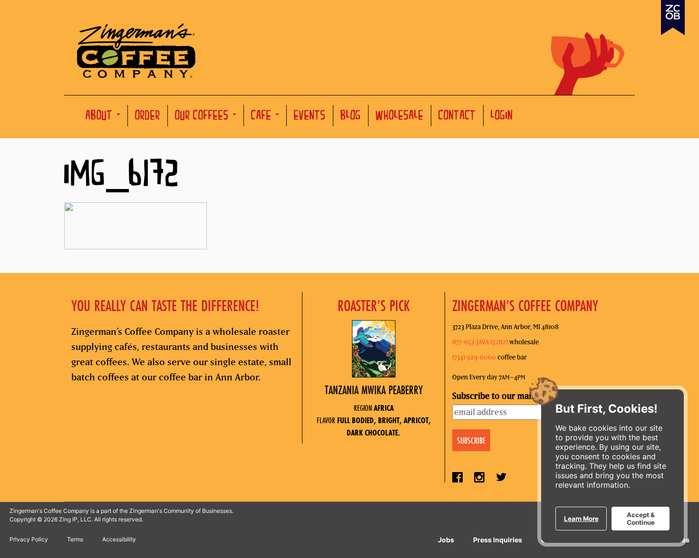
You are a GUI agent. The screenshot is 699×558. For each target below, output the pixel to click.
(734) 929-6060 (474, 357)
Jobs (446, 540)
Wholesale (400, 116)
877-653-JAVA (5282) (480, 342)
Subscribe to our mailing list (505, 396)
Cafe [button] (262, 116)
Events (310, 116)
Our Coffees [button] (203, 116)
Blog (350, 116)
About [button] (101, 116)
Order (147, 116)
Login (502, 116)
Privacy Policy (29, 539)
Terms (75, 539)
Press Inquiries (497, 540)
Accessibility (119, 539)
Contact (457, 116)
